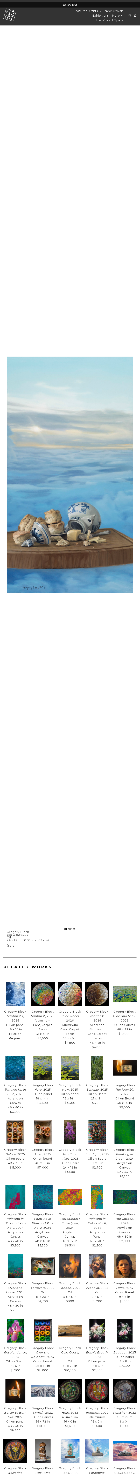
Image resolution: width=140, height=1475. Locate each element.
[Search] (130, 15)
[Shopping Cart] (135, 15)
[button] (87, 11)
